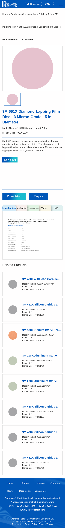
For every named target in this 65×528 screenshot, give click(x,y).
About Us (55, 483)
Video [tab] (44, 208)
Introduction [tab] (9, 208)
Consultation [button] (14, 196)
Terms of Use (17, 524)
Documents (25, 491)
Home (5, 14)
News (10, 491)
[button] (12, 99)
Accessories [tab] (32, 208)
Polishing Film (45, 14)
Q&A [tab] (56, 208)
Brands (25, 483)
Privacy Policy (31, 524)
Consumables (29, 14)
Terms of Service (46, 524)
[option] (32, 68)
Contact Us (40, 491)
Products (15, 14)
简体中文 (50, 4)
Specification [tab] (21, 208)
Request (38, 196)
